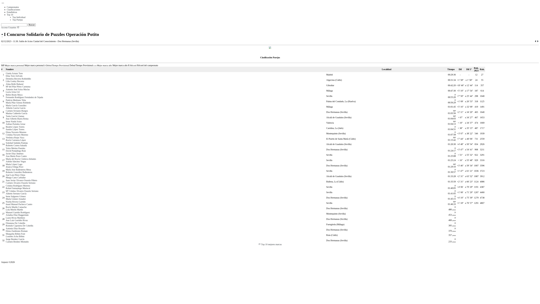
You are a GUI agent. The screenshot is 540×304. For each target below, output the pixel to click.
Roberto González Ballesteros (19, 172)
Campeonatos (13, 7)
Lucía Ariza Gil (13, 92)
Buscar (32, 25)
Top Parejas (17, 20)
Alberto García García (15, 108)
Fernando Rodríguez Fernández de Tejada (24, 97)
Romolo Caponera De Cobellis (19, 225)
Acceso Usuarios (9, 27)
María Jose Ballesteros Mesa (18, 169)
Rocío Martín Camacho (16, 207)
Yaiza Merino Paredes (15, 148)
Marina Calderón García (16, 113)
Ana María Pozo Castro (16, 156)
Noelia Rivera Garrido (16, 202)
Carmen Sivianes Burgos (17, 111)
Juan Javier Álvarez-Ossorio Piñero (21, 180)
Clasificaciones (13, 9)
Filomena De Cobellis (15, 223)
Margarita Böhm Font (15, 234)
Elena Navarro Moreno (16, 132)
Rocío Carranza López (16, 140)
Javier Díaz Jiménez (14, 153)
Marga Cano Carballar (16, 177)
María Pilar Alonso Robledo (18, 102)
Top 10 (10, 15)
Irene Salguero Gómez (16, 196)
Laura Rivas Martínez (15, 218)
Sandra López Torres (15, 129)
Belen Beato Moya (14, 95)
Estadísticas (12, 12)
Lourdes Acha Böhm (15, 236)
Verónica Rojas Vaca (15, 137)
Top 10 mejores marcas (271, 244)
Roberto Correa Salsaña (16, 145)
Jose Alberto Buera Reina (17, 119)
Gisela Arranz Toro (14, 73)
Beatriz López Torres (15, 127)
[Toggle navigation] (3, 3)
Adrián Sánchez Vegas (16, 161)
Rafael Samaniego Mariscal (18, 188)
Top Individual (18, 17)
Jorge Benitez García (15, 239)
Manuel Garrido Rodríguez (18, 212)
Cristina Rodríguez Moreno (18, 186)
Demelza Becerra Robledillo (18, 79)
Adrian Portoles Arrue (15, 124)
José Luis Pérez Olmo (15, 175)
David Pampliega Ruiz (16, 151)
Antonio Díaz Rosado (15, 228)
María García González (16, 105)
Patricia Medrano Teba (16, 100)
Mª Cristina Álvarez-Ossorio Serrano (22, 191)
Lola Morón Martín (14, 209)
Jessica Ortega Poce (14, 167)
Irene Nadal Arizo (14, 121)
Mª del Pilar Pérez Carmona (18, 86)
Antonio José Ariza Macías (18, 89)
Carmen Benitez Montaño (17, 242)
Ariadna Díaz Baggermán (17, 215)
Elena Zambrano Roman (17, 231)
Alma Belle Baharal (14, 84)
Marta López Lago (14, 164)
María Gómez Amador (16, 199)
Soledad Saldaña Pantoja (17, 143)
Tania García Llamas (15, 116)
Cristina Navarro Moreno (17, 135)
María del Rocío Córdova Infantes (21, 159)
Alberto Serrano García (16, 193)
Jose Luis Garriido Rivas (17, 220)
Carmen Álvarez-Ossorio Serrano (20, 183)
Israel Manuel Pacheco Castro (19, 204)
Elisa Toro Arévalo (14, 76)
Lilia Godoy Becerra (15, 81)
